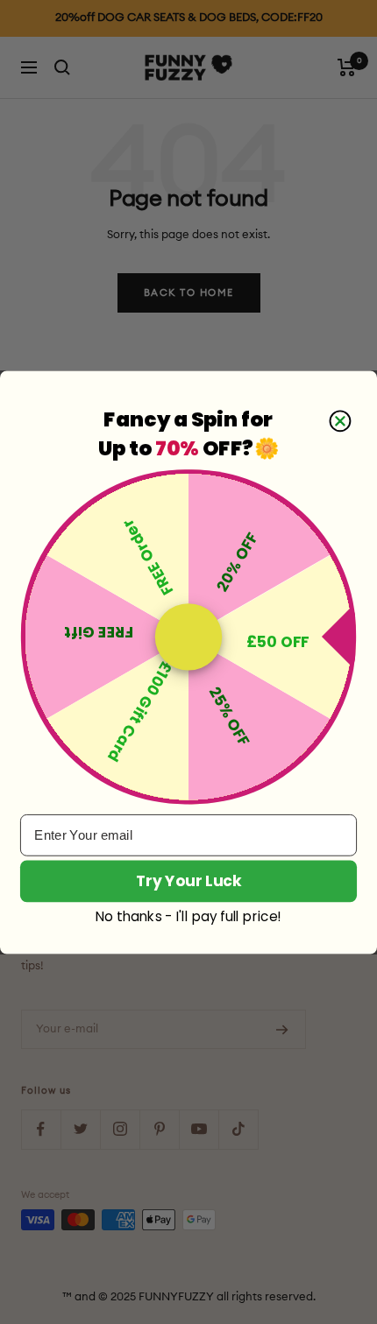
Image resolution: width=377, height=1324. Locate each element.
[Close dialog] (340, 421)
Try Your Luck (188, 880)
